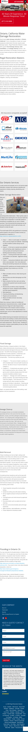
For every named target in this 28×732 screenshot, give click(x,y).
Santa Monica (20, 722)
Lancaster (23, 715)
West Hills (7, 727)
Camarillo (17, 708)
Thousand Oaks (19, 727)
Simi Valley (13, 724)
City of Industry (13, 710)
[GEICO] (21, 138)
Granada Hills (19, 713)
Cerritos (22, 708)
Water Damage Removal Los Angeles (10, 614)
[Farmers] (7, 138)
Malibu (20, 717)
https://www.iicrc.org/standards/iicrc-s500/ (10, 236)
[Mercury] (21, 147)
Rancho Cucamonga (19, 720)
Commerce (6, 712)
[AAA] (7, 119)
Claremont (20, 710)
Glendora (12, 712)
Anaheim (9, 706)
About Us (4, 607)
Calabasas (11, 708)
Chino (7, 710)
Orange (18, 719)
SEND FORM (6, 660)
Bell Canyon (15, 706)
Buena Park (22, 706)
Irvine (24, 713)
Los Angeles (9, 717)
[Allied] (7, 128)
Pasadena (6, 720)
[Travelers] (21, 166)
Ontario (13, 719)
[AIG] (21, 119)
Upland (12, 727)
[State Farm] (7, 166)
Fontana (4, 713)
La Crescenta (6, 715)
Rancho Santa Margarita (10, 722)
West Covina (17, 726)
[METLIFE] (7, 157)
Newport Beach (7, 719)
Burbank (6, 708)
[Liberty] (7, 147)
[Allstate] (21, 128)
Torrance (6, 726)
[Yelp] (6, 618)
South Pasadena (20, 724)
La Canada (15, 717)
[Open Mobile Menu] (25, 1)
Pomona (11, 720)
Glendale (17, 712)
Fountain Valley (11, 713)
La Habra (12, 715)
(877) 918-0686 (7, 21)
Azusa (4, 706)
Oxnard (22, 719)
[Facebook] (3, 618)
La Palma (17, 715)
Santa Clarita (7, 724)
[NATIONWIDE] (21, 157)
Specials (4, 612)
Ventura (11, 726)
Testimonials (5, 610)
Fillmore (22, 712)
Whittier (22, 726)
